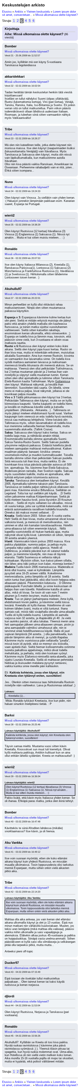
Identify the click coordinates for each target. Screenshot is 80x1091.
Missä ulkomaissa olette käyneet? (56, 14)
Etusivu (7, 11)
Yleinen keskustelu (38, 11)
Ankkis (19, 11)
